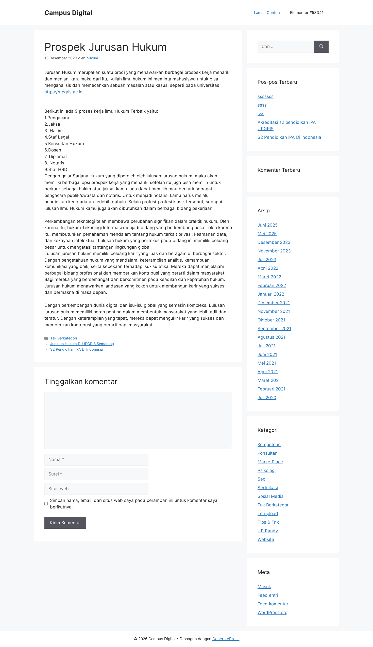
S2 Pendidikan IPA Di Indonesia (76, 349)
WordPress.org (272, 612)
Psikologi (267, 470)
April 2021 (268, 371)
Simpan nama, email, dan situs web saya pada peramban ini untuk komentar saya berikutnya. (133, 503)
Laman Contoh (267, 12)
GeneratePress (226, 638)
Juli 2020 (267, 397)
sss (261, 113)
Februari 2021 (271, 388)
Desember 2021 (274, 302)
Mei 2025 (267, 233)
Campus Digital (68, 12)
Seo (261, 479)
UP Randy (268, 530)
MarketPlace (270, 461)
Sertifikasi (268, 487)
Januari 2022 (271, 294)
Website (266, 539)
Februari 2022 (272, 285)
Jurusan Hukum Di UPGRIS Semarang (82, 344)
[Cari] (321, 47)
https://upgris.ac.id (63, 91)
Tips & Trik (268, 522)
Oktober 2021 (271, 319)
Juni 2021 (267, 354)
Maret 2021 (269, 380)
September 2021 (274, 328)
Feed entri (268, 595)
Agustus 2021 (271, 337)
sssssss (266, 96)
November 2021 (274, 311)
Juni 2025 (268, 225)
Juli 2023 (267, 259)
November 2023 (274, 250)
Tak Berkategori (63, 338)
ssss (262, 105)
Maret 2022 (269, 276)
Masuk (264, 586)
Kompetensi (269, 444)
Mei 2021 (267, 363)
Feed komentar (273, 603)
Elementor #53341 (307, 12)
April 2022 (268, 268)
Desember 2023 (274, 242)
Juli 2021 (267, 345)
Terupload (268, 513)
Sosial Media (271, 496)
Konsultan (268, 453)
